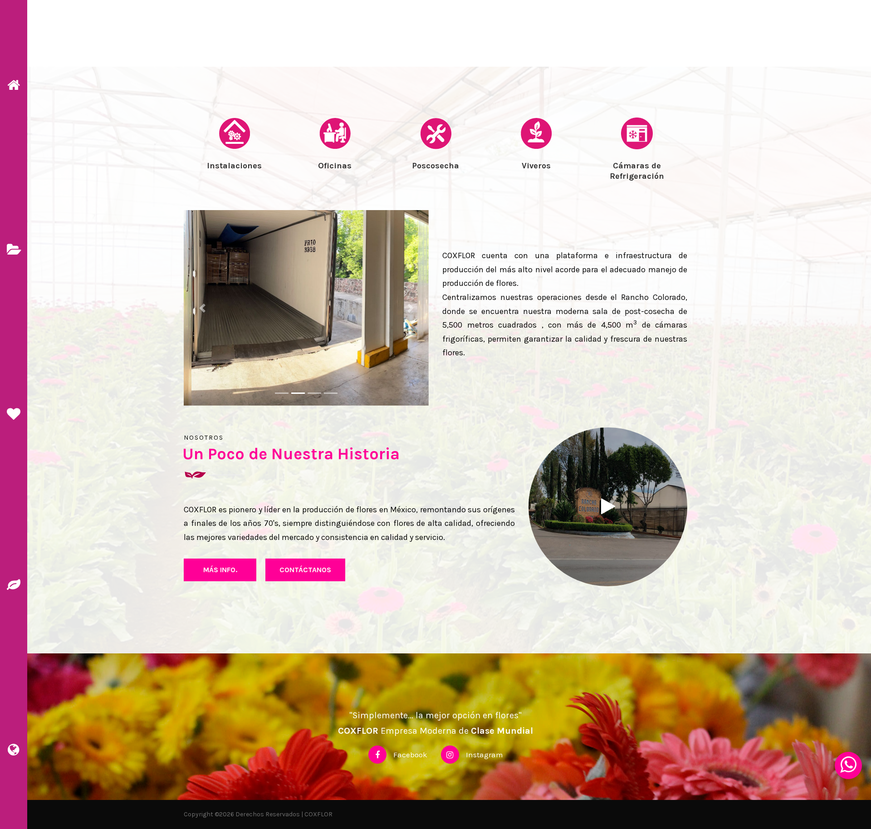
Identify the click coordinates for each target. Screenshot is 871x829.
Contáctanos (305, 569)
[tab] (234, 161)
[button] (202, 308)
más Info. (220, 569)
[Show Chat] (848, 765)
